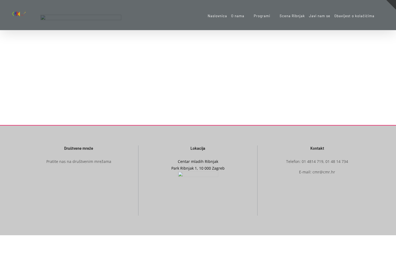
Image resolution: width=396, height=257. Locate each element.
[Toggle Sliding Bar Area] (391, 5)
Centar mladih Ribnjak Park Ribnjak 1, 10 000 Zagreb (198, 165)
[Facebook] (70, 181)
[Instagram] (79, 181)
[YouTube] (87, 181)
